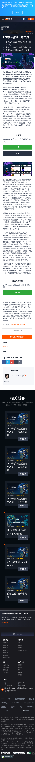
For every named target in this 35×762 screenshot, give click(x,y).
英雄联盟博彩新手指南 (18, 324)
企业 (19, 642)
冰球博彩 (5, 655)
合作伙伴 (20, 647)
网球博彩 (5, 652)
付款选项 (20, 675)
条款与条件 (6, 667)
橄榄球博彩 (6, 650)
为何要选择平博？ (22, 650)
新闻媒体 (20, 645)
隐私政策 (5, 670)
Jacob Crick (29, 31)
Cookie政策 (6, 672)
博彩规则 (20, 667)
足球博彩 (5, 642)
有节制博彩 (6, 665)
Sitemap (20, 672)
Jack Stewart (20, 495)
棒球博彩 (5, 647)
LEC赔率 (17, 293)
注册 (31, 19)
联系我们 (20, 665)
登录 (24, 19)
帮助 (19, 670)
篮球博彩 (5, 645)
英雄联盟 (5, 346)
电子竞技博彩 (6, 657)
